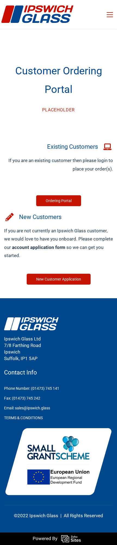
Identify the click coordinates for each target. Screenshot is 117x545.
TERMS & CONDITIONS (23, 418)
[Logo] (37, 14)
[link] (31, 320)
